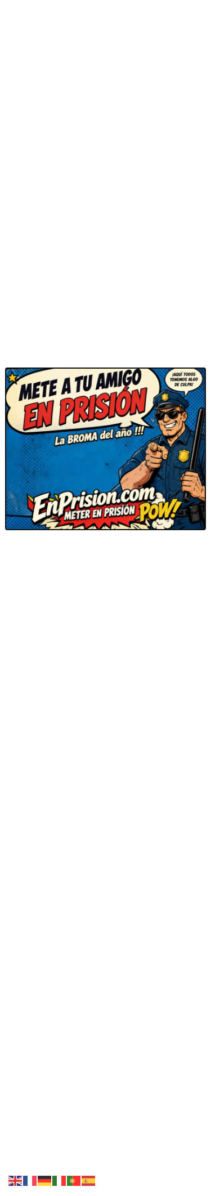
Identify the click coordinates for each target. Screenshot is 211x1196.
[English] (15, 1179)
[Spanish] (89, 1179)
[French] (30, 1179)
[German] (45, 1179)
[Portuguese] (74, 1179)
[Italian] (59, 1179)
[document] (105, 598)
